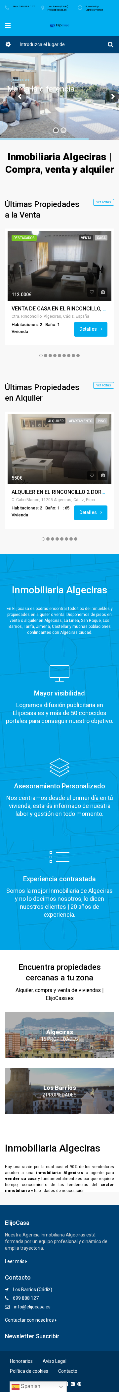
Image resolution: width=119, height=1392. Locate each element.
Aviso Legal (54, 1361)
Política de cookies (29, 1371)
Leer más (15, 1261)
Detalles (88, 329)
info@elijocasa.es (32, 1306)
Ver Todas (103, 202)
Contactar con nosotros (30, 1320)
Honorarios (21, 1361)
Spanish (30, 1386)
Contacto (67, 1371)
